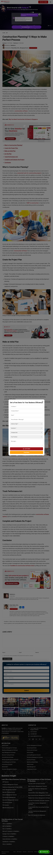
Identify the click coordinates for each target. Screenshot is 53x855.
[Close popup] (42, 401)
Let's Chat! (27, 448)
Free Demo (26, 452)
